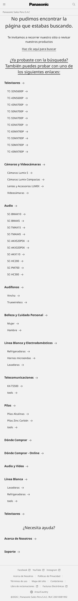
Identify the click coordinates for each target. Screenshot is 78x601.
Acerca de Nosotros (23, 576)
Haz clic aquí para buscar (39, 49)
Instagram (52, 569)
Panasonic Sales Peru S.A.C (16, 12)
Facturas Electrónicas (53, 586)
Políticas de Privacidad (49, 576)
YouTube (37, 569)
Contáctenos (56, 581)
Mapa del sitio (39, 581)
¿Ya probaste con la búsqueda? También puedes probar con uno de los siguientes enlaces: (39, 65)
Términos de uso (19, 581)
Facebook (22, 569)
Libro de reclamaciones (23, 586)
